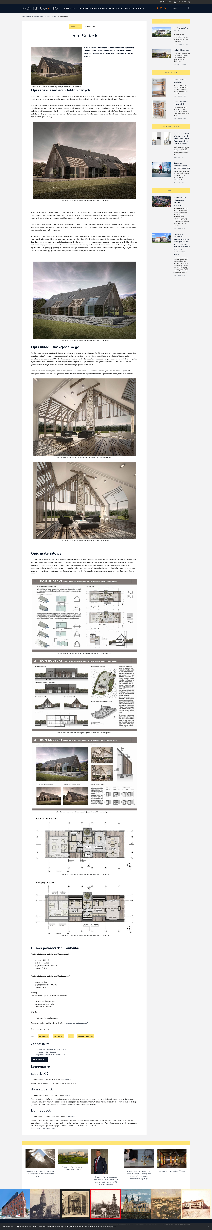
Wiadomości (127, 8)
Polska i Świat (50, 17)
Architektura (70, 8)
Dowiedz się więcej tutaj (108, 1226)
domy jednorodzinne (85, 1036)
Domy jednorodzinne (171, 21)
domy (70, 1036)
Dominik (68, 1080)
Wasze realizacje (171, 72)
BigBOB (67, 1095)
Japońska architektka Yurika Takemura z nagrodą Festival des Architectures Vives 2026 (40, 1173)
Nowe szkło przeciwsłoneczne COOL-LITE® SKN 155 (182, 165)
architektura (58, 1036)
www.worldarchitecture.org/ (77, 1023)
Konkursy (171, 190)
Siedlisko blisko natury (182, 50)
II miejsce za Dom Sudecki (45, 1052)
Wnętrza (113, 8)
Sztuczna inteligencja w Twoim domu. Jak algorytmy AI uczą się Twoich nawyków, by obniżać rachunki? (181, 138)
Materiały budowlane (171, 126)
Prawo (139, 8)
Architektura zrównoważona (93, 8)
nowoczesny (70, 1116)
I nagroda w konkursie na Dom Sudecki (50, 1055)
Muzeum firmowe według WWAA (172, 1171)
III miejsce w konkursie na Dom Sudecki (50, 1049)
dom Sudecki (43, 1036)
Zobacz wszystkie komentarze (43, 1128)
